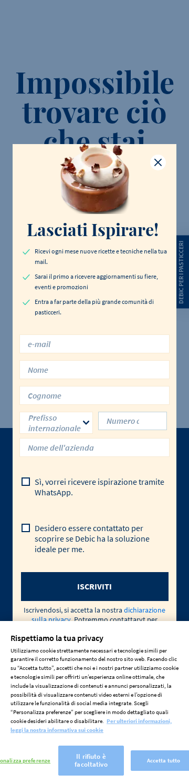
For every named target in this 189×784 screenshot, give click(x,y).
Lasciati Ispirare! (94, 229)
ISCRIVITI (94, 586)
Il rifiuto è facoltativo (91, 760)
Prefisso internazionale (54, 422)
